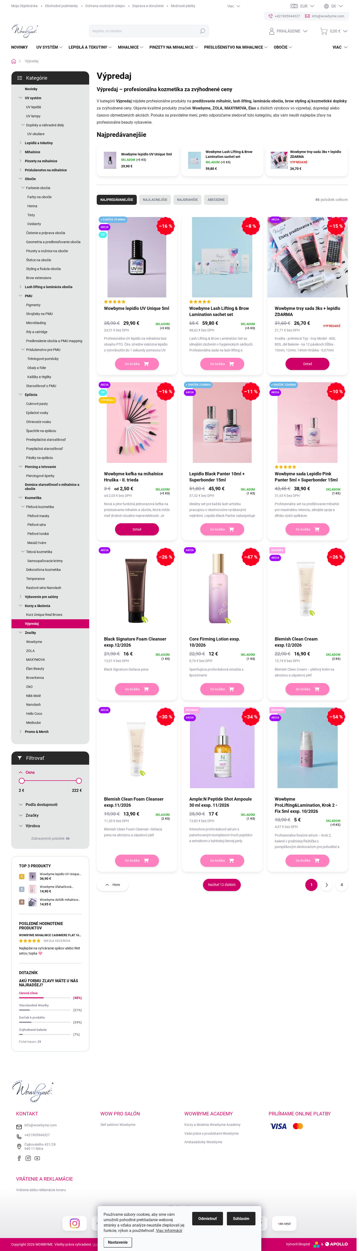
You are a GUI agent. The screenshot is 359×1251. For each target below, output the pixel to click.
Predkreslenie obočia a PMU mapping (54, 341)
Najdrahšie (187, 200)
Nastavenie (118, 1242)
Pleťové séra (36, 525)
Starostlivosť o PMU (41, 386)
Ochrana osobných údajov (105, 6)
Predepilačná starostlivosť (46, 440)
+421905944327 (37, 1135)
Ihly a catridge (36, 332)
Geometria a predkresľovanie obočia (53, 242)
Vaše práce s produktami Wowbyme (211, 1133)
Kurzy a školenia (37, 606)
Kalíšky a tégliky (39, 377)
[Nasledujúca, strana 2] (326, 885)
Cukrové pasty (37, 404)
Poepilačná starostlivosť (44, 449)
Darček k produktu (32, 1017)
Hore (116, 885)
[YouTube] (38, 1157)
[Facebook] (20, 1157)
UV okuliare (35, 134)
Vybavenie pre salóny (41, 597)
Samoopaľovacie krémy (45, 561)
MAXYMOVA (35, 660)
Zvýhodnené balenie (33, 1030)
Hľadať (202, 31)
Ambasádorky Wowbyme (203, 1142)
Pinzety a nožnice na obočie (47, 251)
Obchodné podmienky (61, 6)
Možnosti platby (183, 6)
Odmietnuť (207, 1218)
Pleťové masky (38, 516)
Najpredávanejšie (116, 200)
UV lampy (33, 116)
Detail (307, 364)
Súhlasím (241, 1218)
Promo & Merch (37, 732)
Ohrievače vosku (38, 422)
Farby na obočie (39, 197)
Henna (32, 206)
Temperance (35, 579)
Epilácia (31, 395)
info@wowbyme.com (40, 1125)
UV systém (33, 98)
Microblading (36, 323)
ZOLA (30, 651)
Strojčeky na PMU (39, 314)
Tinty (31, 215)
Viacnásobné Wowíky (34, 1005)
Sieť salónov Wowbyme (117, 1125)
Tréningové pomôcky (43, 359)
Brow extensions (38, 278)
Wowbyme (34, 642)
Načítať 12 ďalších (222, 885)
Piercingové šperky (40, 476)
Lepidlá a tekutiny (39, 143)
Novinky (31, 89)
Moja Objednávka (24, 6)
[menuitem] (21, 47)
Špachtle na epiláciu (41, 431)
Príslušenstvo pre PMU (43, 350)
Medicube (33, 723)
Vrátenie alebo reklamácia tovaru (41, 1190)
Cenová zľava (28, 993)
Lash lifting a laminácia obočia (49, 287)
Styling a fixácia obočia (43, 269)
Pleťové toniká (38, 534)
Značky (30, 633)
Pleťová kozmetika (40, 507)
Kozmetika (33, 498)
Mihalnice (32, 152)
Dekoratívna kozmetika (43, 570)
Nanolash (33, 705)
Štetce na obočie (38, 260)
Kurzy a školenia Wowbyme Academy (212, 1125)
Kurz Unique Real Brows (44, 615)
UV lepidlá (33, 107)
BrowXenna (35, 678)
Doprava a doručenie (148, 6)
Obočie (30, 179)
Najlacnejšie (155, 200)
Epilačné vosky (37, 413)
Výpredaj (32, 624)
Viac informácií (169, 1230)
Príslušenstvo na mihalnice (46, 170)
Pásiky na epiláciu (39, 458)
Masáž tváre (36, 543)
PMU (28, 296)
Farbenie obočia (38, 188)
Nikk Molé (33, 696)
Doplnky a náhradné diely (45, 125)
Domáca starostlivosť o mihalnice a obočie (52, 487)
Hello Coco (34, 714)
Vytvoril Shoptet (298, 1244)
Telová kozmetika (39, 552)
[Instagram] (29, 1157)
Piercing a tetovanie (40, 467)
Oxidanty (34, 224)
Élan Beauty (35, 669)
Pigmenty (33, 305)
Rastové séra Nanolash (43, 588)
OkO (29, 687)
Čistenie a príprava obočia (45, 233)
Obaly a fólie (36, 368)
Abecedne (216, 200)
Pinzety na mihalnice (41, 161)
